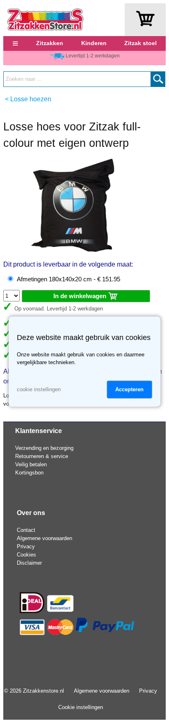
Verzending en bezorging (44, 448)
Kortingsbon (29, 473)
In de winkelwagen (80, 295)
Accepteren (129, 389)
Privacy (26, 546)
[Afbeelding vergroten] (73, 250)
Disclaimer (29, 563)
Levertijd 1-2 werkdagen (93, 56)
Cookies (26, 555)
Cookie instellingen (80, 707)
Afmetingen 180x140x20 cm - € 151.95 (68, 279)
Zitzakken (49, 43)
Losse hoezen (30, 99)
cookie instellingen (39, 389)
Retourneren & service (41, 456)
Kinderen (94, 43)
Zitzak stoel (140, 43)
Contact (26, 530)
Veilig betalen (31, 464)
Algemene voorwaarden (44, 538)
